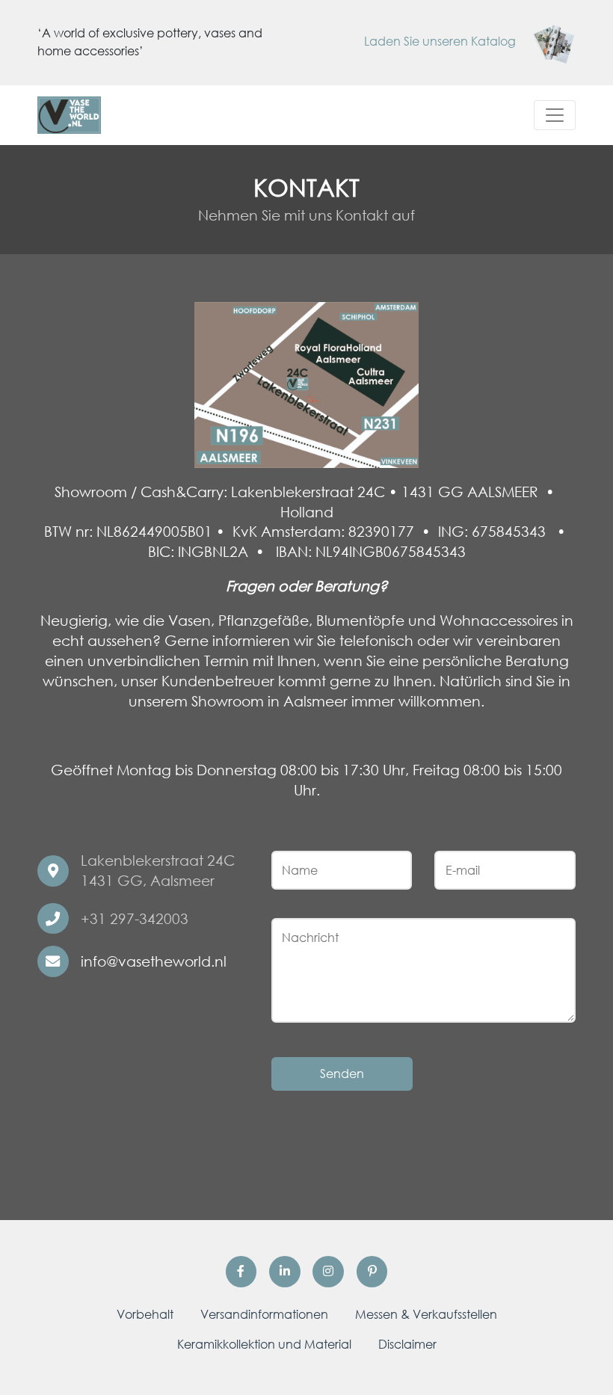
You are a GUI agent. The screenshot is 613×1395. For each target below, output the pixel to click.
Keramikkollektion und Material (264, 1344)
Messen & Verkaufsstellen (426, 1314)
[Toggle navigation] (555, 115)
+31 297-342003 (134, 918)
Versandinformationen (264, 1314)
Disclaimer (407, 1344)
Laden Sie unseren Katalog (441, 41)
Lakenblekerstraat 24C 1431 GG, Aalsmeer (158, 870)
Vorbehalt (145, 1314)
